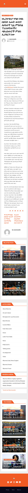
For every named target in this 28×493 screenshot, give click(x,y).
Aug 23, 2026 (8, 417)
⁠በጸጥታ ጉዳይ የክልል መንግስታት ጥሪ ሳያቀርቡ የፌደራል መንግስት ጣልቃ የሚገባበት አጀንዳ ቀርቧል (14, 463)
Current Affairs (5, 15)
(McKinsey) (10, 87)
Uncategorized (7, 352)
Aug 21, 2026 (8, 449)
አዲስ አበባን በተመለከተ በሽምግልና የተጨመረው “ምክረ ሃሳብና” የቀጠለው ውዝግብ (14, 273)
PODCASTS (6, 344)
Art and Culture (7, 313)
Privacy (7, 489)
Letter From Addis (7, 336)
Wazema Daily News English (10, 360)
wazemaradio (12, 39)
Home (12, 15)
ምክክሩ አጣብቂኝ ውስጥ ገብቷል (14, 290)
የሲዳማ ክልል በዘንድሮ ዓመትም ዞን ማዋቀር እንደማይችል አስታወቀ (8, 219)
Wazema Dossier (7, 364)
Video (4, 356)
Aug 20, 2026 (8, 466)
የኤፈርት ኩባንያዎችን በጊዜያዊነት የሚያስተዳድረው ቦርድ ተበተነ (18, 219)
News (4, 340)
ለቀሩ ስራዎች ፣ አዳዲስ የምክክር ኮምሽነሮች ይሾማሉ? (14, 255)
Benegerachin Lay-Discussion (11, 316)
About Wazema (7, 309)
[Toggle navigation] (25, 4)
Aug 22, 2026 (8, 433)
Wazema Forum (7, 368)
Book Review (6, 320)
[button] (21, 4)
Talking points (6, 348)
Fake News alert (7, 328)
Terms (13, 489)
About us (19, 489)
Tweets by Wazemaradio (9, 390)
